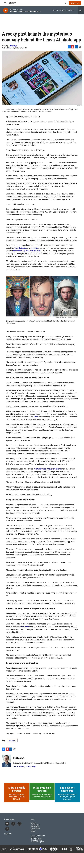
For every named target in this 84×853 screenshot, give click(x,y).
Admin (33, 831)
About (33, 819)
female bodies (21, 248)
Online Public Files (36, 840)
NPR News (12, 740)
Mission (33, 823)
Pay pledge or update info (67, 789)
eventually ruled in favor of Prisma (47, 469)
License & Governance (38, 835)
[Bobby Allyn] (6, 761)
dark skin (34, 248)
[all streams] (81, 10)
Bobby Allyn (13, 46)
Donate (76, 3)
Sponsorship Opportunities (35, 827)
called (35, 417)
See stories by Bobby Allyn (24, 766)
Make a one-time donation (42, 789)
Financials (34, 837)
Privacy (33, 830)
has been (25, 627)
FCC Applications (36, 838)
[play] (5, 10)
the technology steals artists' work (27, 251)
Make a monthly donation (16, 789)
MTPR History (35, 825)
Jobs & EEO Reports (37, 842)
